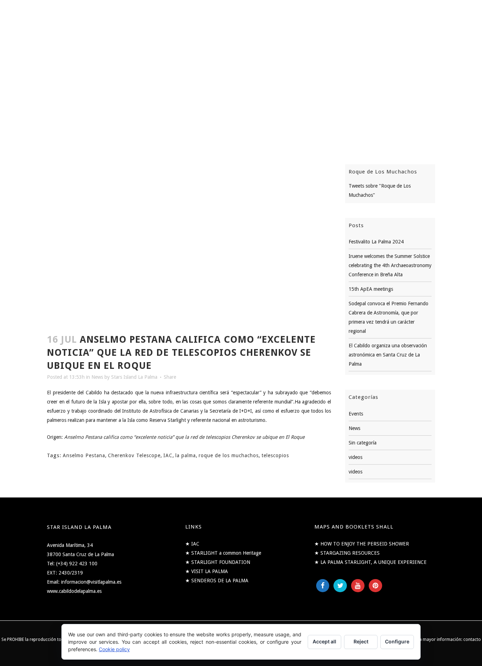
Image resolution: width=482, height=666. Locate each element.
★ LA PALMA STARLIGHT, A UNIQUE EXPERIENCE (370, 562)
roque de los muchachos (229, 455)
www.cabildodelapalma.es (74, 591)
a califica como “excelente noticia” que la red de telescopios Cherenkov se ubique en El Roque (202, 437)
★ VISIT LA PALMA (206, 571)
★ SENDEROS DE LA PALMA (216, 580)
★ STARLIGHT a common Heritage (223, 553)
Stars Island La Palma (134, 377)
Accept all (324, 641)
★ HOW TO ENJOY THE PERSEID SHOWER (361, 544)
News (97, 377)
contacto (472, 639)
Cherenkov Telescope (134, 455)
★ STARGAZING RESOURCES (347, 553)
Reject (361, 641)
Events (356, 414)
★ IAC (192, 544)
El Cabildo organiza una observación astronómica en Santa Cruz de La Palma (388, 355)
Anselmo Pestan (82, 437)
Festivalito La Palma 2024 (376, 241)
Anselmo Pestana (84, 455)
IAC (168, 455)
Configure (397, 641)
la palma (185, 455)
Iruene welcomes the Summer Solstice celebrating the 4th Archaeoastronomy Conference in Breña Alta (390, 265)
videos (355, 457)
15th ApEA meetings (371, 289)
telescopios (275, 455)
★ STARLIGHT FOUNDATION (217, 562)
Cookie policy (114, 649)
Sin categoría (362, 443)
